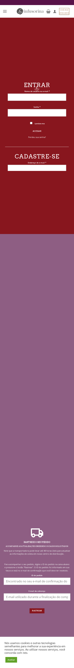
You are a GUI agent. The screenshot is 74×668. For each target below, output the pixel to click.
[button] (5, 11)
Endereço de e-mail (42, 162)
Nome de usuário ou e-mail (42, 91)
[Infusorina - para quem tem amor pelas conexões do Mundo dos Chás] (30, 11)
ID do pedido (36, 575)
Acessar (37, 131)
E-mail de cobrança (37, 591)
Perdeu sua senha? (37, 137)
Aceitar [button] (11, 659)
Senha (42, 107)
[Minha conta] (55, 11)
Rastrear (37, 610)
